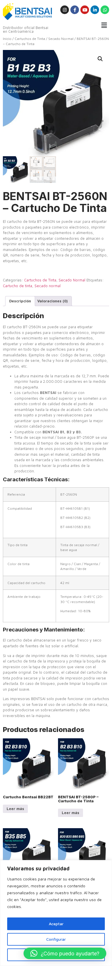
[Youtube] (84, 9)
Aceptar (56, 923)
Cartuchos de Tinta (30, 38)
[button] (104, 25)
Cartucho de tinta (17, 285)
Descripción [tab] (20, 301)
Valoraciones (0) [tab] (52, 301)
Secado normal (47, 285)
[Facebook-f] (74, 9)
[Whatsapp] (105, 9)
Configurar (56, 939)
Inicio (7, 38)
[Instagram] (64, 9)
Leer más (15, 808)
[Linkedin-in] (94, 9)
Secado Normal (61, 38)
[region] (56, 913)
